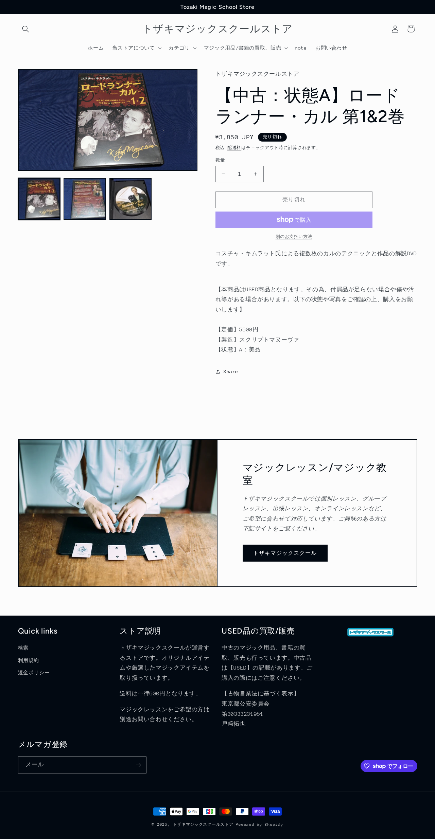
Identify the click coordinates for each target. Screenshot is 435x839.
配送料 (234, 147)
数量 (220, 159)
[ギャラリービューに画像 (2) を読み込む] (85, 199)
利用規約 (28, 660)
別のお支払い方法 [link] (294, 236)
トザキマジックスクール (285, 553)
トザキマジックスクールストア (203, 824)
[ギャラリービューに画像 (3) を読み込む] (130, 199)
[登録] (138, 764)
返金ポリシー (34, 672)
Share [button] (231, 371)
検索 (23, 648)
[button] (26, 29)
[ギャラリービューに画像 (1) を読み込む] (39, 199)
